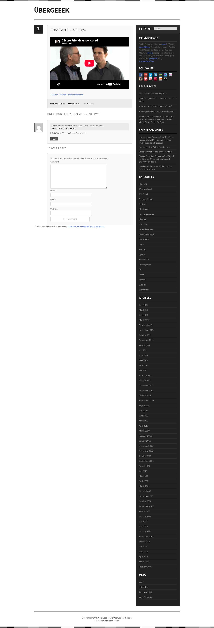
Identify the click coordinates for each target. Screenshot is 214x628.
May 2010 (143, 421)
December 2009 (146, 446)
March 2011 (144, 370)
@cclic (150, 53)
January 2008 (145, 516)
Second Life (144, 259)
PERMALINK (89, 104)
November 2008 (146, 496)
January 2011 (145, 380)
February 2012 (145, 325)
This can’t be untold (163, 152)
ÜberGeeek (51, 10)
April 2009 (143, 481)
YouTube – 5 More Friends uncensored (66, 95)
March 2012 (144, 320)
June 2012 (143, 315)
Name (53, 190)
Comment (54, 162)
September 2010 (146, 400)
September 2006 (146, 536)
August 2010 (144, 406)
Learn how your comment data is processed (86, 227)
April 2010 (143, 426)
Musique (142, 219)
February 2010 (145, 436)
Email (53, 200)
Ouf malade (144, 239)
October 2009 (145, 456)
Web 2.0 (142, 285)
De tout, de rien (145, 199)
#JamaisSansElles (146, 61)
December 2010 (146, 385)
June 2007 (143, 526)
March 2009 (144, 486)
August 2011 (144, 345)
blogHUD (143, 184)
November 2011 (146, 330)
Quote (142, 254)
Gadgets (142, 204)
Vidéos (142, 279)
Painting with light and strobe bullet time (156, 111)
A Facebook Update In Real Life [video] (155, 106)
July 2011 (143, 350)
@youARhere (144, 47)
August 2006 (144, 541)
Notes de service (146, 229)
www (164, 44)
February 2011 (145, 375)
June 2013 (143, 305)
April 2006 (143, 556)
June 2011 (143, 355)
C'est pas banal (145, 189)
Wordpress (144, 290)
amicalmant (144, 137)
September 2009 (146, 461)
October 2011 (145, 335)
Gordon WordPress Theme (107, 621)
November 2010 (146, 390)
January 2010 (145, 441)
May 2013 (143, 310)
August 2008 (144, 511)
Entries (143, 587)
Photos (142, 249)
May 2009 (143, 476)
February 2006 (145, 567)
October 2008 (145, 501)
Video (141, 275)
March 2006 (144, 561)
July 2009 (143, 471)
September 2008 (146, 506)
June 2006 (143, 551)
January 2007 (145, 531)
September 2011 (146, 340)
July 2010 (143, 410)
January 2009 (145, 491)
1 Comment (75, 104)
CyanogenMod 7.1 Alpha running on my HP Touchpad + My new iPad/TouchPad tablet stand (156, 140)
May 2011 (143, 360)
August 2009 (144, 466)
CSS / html (143, 194)
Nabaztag (143, 224)
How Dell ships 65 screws (159, 147)
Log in (141, 582)
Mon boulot (144, 209)
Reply (54, 139)
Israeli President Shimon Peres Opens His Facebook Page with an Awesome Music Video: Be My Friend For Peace (156, 119)
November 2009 (146, 451)
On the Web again (146, 234)
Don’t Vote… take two (68, 30)
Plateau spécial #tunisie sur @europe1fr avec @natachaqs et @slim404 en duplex (157, 159)
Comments (145, 592)
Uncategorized (145, 264)
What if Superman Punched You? (152, 93)
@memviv (153, 58)
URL (140, 269)
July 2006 (143, 546)
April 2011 (143, 365)
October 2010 (145, 395)
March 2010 (144, 431)
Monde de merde (146, 214)
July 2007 (143, 521)
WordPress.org (145, 597)
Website (54, 209)
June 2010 (143, 416)
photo (141, 244)
